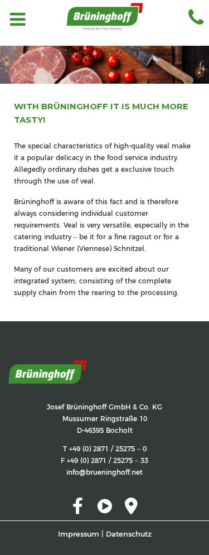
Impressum (78, 533)
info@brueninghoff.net (104, 472)
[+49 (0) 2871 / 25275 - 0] (193, 20)
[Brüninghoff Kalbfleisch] (47, 365)
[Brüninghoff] (105, 22)
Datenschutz (129, 533)
